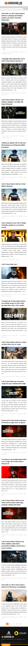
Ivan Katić (15, 294)
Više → (4, 49)
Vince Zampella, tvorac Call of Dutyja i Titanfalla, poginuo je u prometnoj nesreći (13, 225)
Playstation (4, 53)
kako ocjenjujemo (17, 639)
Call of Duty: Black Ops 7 (10, 264)
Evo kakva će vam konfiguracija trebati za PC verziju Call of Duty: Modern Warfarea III (13, 461)
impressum (4, 639)
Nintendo (17, 92)
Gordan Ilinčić (11, 92)
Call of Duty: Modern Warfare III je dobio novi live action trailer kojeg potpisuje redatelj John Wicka (12, 503)
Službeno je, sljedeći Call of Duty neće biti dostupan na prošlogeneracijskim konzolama (13, 145)
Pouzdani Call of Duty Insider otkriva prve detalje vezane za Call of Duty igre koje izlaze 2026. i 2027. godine (13, 303)
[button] (24, 9)
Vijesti (8, 53)
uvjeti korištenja (10, 639)
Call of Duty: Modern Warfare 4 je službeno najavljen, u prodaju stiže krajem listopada (12, 102)
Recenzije (4, 296)
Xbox (11, 53)
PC (20, 92)
